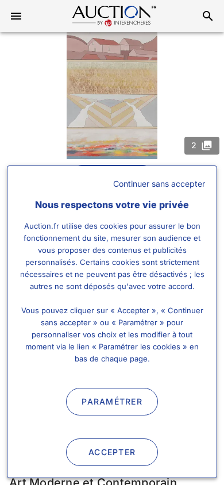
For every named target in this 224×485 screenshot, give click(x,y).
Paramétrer (112, 401)
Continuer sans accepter (159, 183)
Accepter (112, 452)
